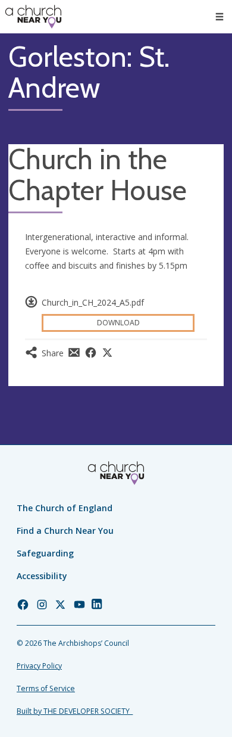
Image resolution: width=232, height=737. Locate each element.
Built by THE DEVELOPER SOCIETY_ (75, 711)
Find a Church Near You (65, 530)
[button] (219, 16)
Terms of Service (46, 688)
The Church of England (64, 508)
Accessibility (42, 575)
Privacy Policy (39, 666)
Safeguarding (45, 553)
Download (118, 323)
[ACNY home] (33, 17)
